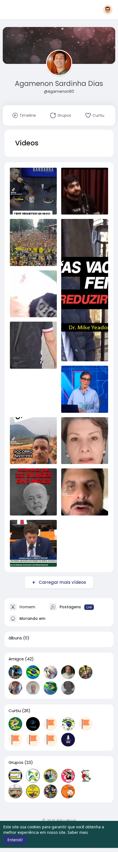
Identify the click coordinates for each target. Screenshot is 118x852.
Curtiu (15, 711)
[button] (108, 9)
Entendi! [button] (15, 839)
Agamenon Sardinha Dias (59, 83)
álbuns (15, 638)
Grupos (16, 762)
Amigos (16, 659)
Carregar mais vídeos (62, 582)
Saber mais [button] (78, 832)
